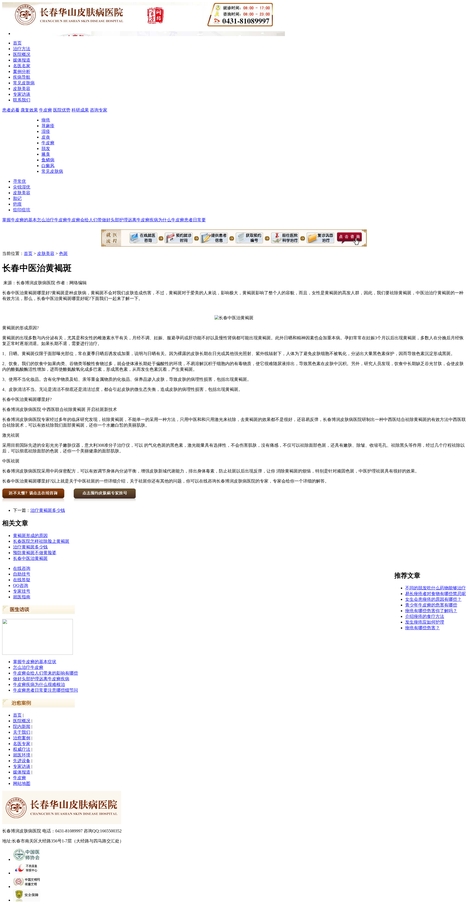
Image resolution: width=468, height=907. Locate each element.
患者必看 (11, 110)
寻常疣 (19, 181)
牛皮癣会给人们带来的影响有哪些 (45, 673)
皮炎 (45, 137)
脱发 (45, 148)
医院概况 (21, 54)
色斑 (63, 253)
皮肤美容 (21, 88)
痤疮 (45, 120)
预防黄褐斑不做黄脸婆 (34, 552)
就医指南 (21, 597)
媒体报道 (21, 60)
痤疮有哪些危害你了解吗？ (431, 610)
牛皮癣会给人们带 (84, 220)
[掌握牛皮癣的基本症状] (37, 653)
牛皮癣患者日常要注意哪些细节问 (45, 690)
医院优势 (61, 110)
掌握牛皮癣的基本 (19, 220)
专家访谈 (21, 94)
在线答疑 (21, 579)
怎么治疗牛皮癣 (52, 220)
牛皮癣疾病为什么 (153, 220)
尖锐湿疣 (21, 187)
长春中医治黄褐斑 (30, 558)
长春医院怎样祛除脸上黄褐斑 (41, 541)
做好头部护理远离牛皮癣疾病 (41, 678)
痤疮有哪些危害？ (422, 627)
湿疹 (45, 131)
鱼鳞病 (47, 160)
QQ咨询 (20, 585)
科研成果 (80, 110)
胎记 (17, 198)
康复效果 (29, 110)
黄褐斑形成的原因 (30, 535)
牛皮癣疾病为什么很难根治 (39, 684)
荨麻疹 (47, 125)
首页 (17, 43)
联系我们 (21, 100)
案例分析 (21, 71)
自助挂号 (21, 574)
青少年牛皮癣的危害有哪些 (431, 605)
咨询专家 (98, 110)
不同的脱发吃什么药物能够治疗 (435, 588)
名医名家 (21, 65)
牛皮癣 (45, 110)
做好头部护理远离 (119, 220)
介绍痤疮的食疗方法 (424, 616)
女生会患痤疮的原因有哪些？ (433, 599)
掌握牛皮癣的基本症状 (34, 661)
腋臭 (45, 154)
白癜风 (47, 165)
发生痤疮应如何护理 (424, 622)
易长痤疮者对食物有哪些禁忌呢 (435, 593)
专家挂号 (21, 591)
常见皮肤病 (24, 83)
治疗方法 (21, 48)
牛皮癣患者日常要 (188, 220)
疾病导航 (21, 77)
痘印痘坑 (21, 209)
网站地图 (21, 783)
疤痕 (17, 204)
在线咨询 (21, 568)
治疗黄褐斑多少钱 (47, 510)
